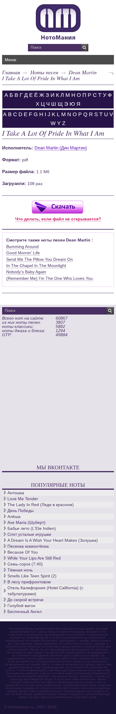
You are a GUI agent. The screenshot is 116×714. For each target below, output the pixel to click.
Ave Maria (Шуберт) (26, 522)
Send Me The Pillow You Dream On (39, 259)
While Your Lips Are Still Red (34, 558)
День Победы (20, 510)
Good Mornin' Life (23, 252)
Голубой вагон (21, 605)
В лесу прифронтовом (29, 581)
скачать (57, 207)
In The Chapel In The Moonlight (36, 265)
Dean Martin (83, 72)
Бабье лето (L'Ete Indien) (31, 528)
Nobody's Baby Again (26, 271)
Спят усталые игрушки (29, 534)
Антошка (15, 492)
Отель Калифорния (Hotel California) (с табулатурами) (45, 590)
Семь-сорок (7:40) (25, 564)
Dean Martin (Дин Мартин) (61, 147)
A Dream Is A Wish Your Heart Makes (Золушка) (52, 540)
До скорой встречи (25, 599)
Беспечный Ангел (24, 611)
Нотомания (58, 21)
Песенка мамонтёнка (28, 546)
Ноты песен (44, 72)
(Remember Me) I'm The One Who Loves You (49, 278)
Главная (11, 72)
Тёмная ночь (20, 570)
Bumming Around (22, 246)
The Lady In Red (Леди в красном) (40, 504)
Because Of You (22, 552)
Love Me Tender (22, 498)
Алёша (14, 516)
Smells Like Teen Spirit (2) (32, 576)
